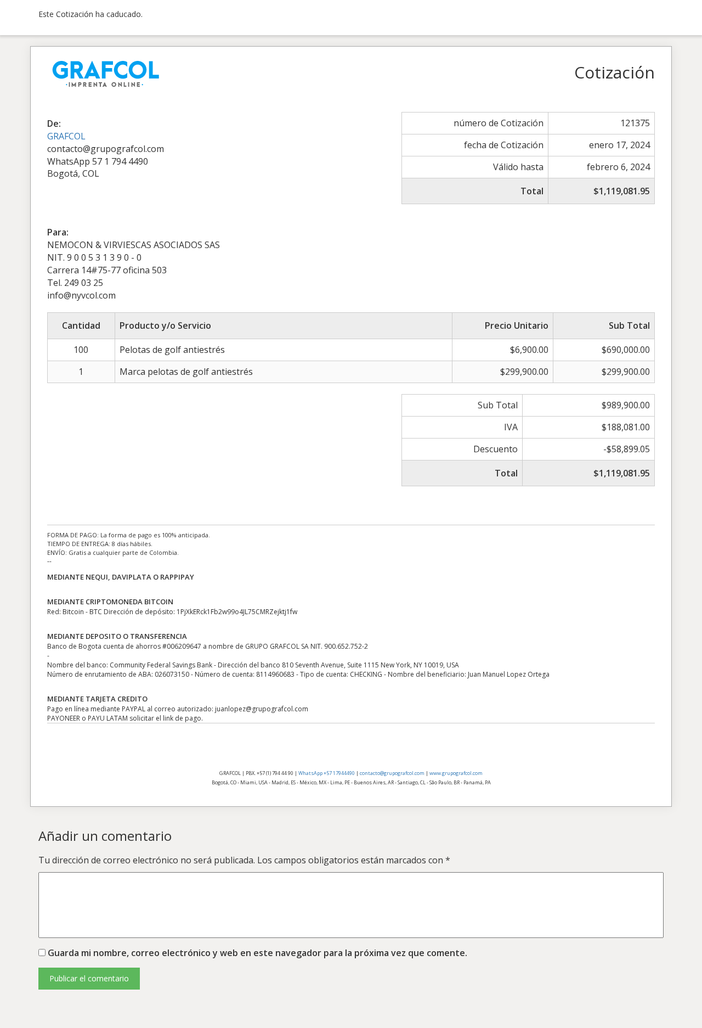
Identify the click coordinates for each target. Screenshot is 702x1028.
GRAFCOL (66, 136)
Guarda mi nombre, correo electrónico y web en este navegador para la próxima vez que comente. (257, 953)
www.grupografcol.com (456, 773)
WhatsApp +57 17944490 (326, 773)
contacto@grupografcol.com (392, 773)
